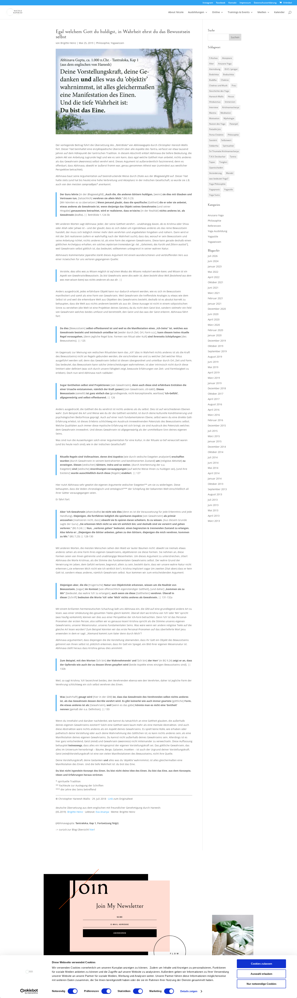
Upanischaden (216, 167)
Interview (213, 107)
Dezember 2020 (217, 308)
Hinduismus (215, 101)
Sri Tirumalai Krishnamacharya (224, 151)
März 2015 (214, 436)
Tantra (233, 156)
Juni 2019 (213, 361)
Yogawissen (117, 43)
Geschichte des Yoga (219, 91)
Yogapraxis (214, 189)
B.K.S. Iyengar (231, 69)
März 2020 (214, 324)
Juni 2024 (213, 261)
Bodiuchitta (228, 74)
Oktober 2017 (215, 393)
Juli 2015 (213, 430)
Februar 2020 (215, 330)
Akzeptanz (227, 58)
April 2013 (213, 515)
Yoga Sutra (214, 195)
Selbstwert (226, 140)
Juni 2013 (213, 505)
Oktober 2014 (215, 452)
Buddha (213, 80)
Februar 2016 (215, 420)
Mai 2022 (213, 271)
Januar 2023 (215, 266)
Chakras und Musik (218, 85)
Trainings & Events (239, 12)
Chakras (225, 80)
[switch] (106, 991)
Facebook (220, 3)
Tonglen (223, 162)
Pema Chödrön (216, 134)
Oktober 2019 (215, 346)
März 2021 (214, 293)
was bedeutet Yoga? (218, 178)
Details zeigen (188, 991)
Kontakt (232, 3)
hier (92, 829)
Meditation (226, 112)
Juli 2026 (213, 256)
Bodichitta (214, 74)
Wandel (229, 173)
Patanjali (234, 123)
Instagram (208, 3)
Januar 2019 (215, 383)
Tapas (212, 162)
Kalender (279, 12)
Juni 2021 (213, 287)
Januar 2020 (215, 335)
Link (110, 798)
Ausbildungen (196, 12)
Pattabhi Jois (215, 129)
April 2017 (213, 399)
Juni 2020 (213, 314)
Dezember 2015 (217, 425)
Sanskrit (213, 140)
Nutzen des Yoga (217, 123)
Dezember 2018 (217, 388)
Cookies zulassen (261, 963)
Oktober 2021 (215, 282)
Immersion (230, 101)
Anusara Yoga (225, 63)
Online (216, 12)
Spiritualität (228, 145)
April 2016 (213, 409)
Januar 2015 (215, 441)
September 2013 (217, 489)
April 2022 (213, 277)
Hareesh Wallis (216, 96)
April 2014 (213, 473)
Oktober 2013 (215, 483)
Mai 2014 (213, 467)
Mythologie (229, 118)
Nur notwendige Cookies (261, 983)
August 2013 (215, 494)
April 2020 (213, 319)
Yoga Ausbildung (217, 231)
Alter (211, 63)
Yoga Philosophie (217, 183)
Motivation (214, 118)
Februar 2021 (215, 298)
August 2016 (215, 404)
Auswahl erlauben (261, 973)
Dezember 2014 (217, 446)
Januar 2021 (215, 303)
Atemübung (214, 69)
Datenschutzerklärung (265, 3)
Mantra (212, 112)
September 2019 (217, 351)
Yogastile (228, 189)
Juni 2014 (213, 462)
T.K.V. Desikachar (217, 156)
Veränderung (215, 173)
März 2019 (214, 377)
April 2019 (213, 372)
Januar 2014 (215, 478)
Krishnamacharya (230, 107)
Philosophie (102, 43)
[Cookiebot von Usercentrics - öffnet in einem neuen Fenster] (29, 991)
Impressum (245, 3)
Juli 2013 (213, 499)
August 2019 (215, 356)
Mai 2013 (213, 510)
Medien (261, 12)
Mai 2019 (213, 367)
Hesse (231, 96)
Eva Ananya (102, 811)
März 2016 (214, 414)
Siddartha (213, 145)
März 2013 (214, 520)
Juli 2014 (213, 457)
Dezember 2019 (217, 340)
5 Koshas (213, 58)
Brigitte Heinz (68, 43)
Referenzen (214, 225)
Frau (234, 85)
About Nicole (176, 12)
